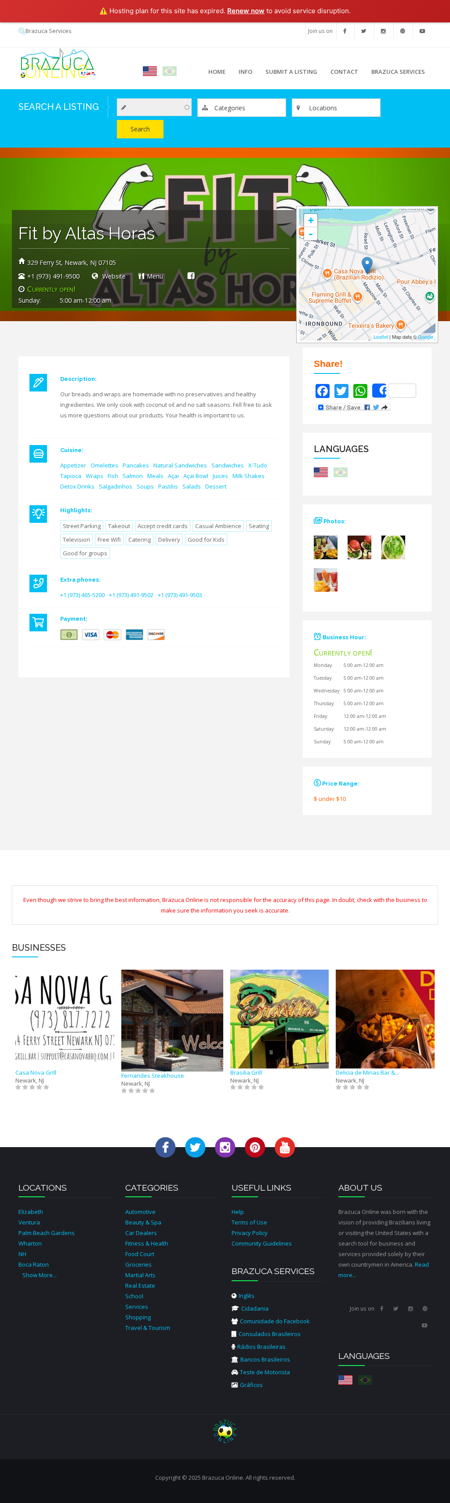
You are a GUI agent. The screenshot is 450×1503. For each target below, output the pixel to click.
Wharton (30, 1243)
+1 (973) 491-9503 (180, 595)
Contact (344, 72)
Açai (173, 476)
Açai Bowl (195, 476)
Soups (145, 486)
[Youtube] (422, 31)
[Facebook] (345, 31)
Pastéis (168, 486)
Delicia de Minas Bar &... (367, 1072)
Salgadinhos (115, 486)
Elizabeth (30, 1212)
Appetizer (73, 465)
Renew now (246, 11)
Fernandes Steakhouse (152, 1075)
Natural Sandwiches (180, 465)
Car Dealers (141, 1233)
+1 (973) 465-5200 (82, 595)
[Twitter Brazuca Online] (195, 1147)
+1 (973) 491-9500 (53, 276)
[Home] (57, 63)
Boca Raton (33, 1264)
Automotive (140, 1212)
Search (140, 129)
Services (136, 1307)
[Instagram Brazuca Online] (225, 1147)
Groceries (138, 1264)
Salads (191, 486)
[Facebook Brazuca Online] (165, 1147)
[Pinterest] (402, 31)
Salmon (133, 476)
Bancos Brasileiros (265, 1359)
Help (238, 1212)
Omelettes (104, 465)
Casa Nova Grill (35, 1072)
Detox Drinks (77, 486)
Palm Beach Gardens (46, 1233)
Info (242, 74)
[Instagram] (383, 31)
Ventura (29, 1222)
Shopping (138, 1317)
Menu (155, 276)
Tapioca (70, 476)
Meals (155, 476)
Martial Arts (140, 1275)
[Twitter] (363, 31)
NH (22, 1254)
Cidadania (255, 1308)
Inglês (246, 1296)
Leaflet (381, 336)
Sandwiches (227, 465)
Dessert (215, 486)
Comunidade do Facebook (275, 1321)
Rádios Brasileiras (261, 1347)
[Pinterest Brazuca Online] (255, 1147)
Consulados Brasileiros (270, 1334)
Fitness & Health (146, 1243)
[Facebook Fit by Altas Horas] (191, 275)
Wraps (94, 476)
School (134, 1296)
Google (425, 336)
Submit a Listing (291, 72)
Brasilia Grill (246, 1072)
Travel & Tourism (147, 1328)
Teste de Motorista (265, 1372)
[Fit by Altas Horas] (330, 551)
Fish (113, 476)
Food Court (139, 1254)
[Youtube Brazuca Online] (285, 1147)
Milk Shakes (248, 476)
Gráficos (251, 1385)
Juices (220, 476)
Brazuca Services (48, 31)
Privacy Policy (250, 1233)
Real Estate (140, 1285)
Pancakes (136, 465)
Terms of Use (249, 1222)
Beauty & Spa (143, 1222)
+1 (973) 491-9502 (131, 595)
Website (113, 276)
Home (216, 72)
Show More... (39, 1275)
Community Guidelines (262, 1243)
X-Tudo (257, 465)
